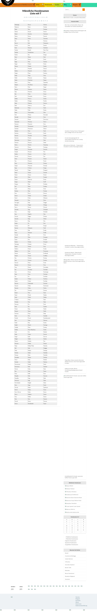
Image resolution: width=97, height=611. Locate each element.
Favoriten (78, 600)
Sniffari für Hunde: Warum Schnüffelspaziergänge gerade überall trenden (73, 370)
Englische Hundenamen (70, 540)
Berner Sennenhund (69, 573)
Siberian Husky (77, 500)
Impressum (78, 604)
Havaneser (67, 579)
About (77, 602)
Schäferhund (75, 494)
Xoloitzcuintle (75, 512)
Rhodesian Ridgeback (70, 576)
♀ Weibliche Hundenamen (71, 537)
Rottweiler (67, 570)
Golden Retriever (69, 558)
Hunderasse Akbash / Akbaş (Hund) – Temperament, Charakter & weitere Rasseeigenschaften (73, 254)
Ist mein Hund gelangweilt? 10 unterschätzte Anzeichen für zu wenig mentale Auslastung (74, 139)
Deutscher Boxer (78, 497)
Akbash (71, 485)
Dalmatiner (74, 503)
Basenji (66, 553)
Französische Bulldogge (70, 556)
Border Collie (68, 567)
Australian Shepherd (69, 564)
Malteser (72, 488)
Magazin (78, 598)
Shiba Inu (72, 509)
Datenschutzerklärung (81, 605)
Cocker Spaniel (76, 506)
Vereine (78, 597)
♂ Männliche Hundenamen (71, 538)
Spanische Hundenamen (71, 542)
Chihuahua (73, 491)
